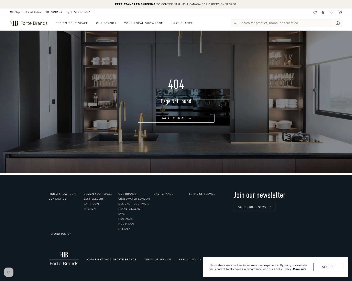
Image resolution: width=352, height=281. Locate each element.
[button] (340, 12)
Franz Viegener (130, 209)
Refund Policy (190, 259)
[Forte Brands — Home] (28, 23)
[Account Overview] (323, 12)
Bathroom (91, 204)
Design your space (72, 23)
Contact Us (57, 199)
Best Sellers (94, 199)
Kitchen (90, 209)
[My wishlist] (331, 12)
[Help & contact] (315, 12)
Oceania (124, 229)
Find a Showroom (62, 194)
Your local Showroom (144, 23)
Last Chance (182, 23)
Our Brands (106, 23)
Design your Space (98, 194)
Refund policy (60, 234)
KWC (121, 214)
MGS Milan (126, 224)
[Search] (235, 23)
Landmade (126, 219)
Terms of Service (202, 194)
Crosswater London (134, 199)
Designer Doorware (134, 204)
